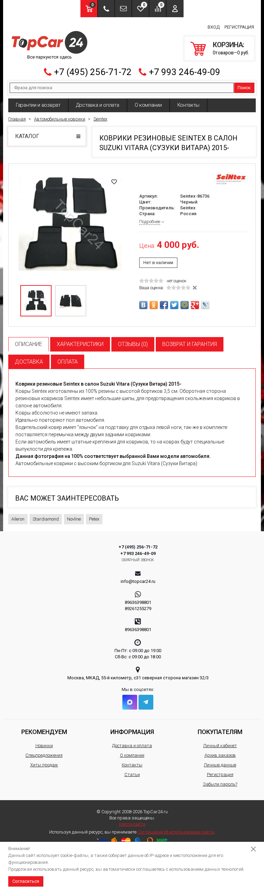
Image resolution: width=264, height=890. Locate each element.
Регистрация (239, 27)
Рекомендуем (44, 731)
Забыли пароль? (220, 784)
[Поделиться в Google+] (195, 305)
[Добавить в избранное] (114, 181)
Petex (94, 519)
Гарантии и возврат (38, 105)
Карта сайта (132, 824)
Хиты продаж (44, 764)
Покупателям (220, 731)
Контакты (188, 105)
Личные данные (220, 764)
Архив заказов (220, 755)
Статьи (132, 774)
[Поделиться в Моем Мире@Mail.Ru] (184, 305)
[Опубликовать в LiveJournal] (205, 305)
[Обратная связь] (123, 8)
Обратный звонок (138, 560)
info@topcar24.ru (138, 581)
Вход (214, 27)
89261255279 (138, 608)
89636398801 (138, 602)
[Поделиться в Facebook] (164, 305)
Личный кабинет (220, 745)
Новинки (44, 745)
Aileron (17, 519)
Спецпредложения (44, 755)
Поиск (244, 87)
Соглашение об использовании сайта (176, 832)
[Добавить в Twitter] (174, 305)
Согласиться (25, 881)
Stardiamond (46, 519)
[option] (70, 226)
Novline (74, 519)
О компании (148, 105)
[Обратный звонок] (106, 8)
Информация (132, 731)
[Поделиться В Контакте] (143, 305)
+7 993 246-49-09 (184, 72)
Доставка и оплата (97, 105)
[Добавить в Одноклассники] (154, 305)
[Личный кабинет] (175, 8)
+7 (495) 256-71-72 (93, 72)
